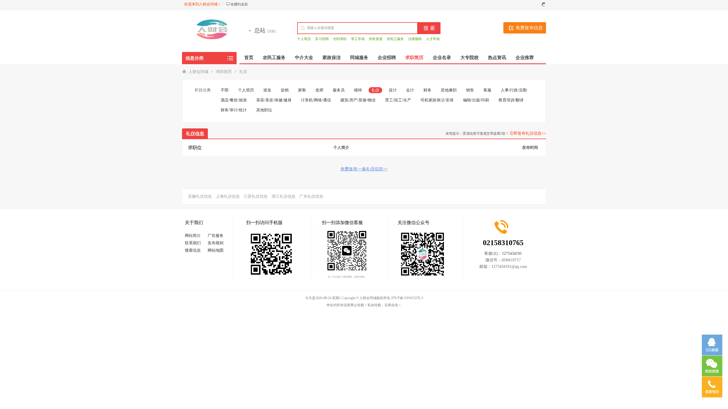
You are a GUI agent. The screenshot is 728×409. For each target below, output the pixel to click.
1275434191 (512, 253)
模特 (358, 90)
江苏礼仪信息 (256, 196)
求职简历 (224, 72)
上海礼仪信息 (228, 196)
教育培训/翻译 (511, 100)
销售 (470, 90)
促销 (285, 90)
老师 (319, 90)
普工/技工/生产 (398, 100)
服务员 (339, 90)
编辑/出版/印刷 (476, 100)
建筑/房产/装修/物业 (358, 100)
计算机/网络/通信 (316, 100)
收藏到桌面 (239, 4)
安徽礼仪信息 (200, 196)
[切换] (271, 31)
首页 (248, 57)
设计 (393, 90)
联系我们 (193, 243)
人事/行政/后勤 (514, 90)
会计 (410, 90)
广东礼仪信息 (311, 196)
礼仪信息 (195, 133)
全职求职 (340, 39)
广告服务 (216, 235)
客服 (487, 90)
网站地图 (216, 250)
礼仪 (243, 72)
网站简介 (193, 235)
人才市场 (433, 39)
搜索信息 (193, 250)
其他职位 (264, 110)
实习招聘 (322, 39)
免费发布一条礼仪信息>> (364, 169)
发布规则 (216, 243)
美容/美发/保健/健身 (273, 100)
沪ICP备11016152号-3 (407, 298)
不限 (225, 90)
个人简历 (304, 39)
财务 (427, 90)
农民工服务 (395, 39)
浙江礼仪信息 (283, 196)
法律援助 (415, 39)
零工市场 (358, 39)
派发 (267, 90)
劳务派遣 (375, 39)
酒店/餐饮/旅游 (234, 100)
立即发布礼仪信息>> (528, 133)
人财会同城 (198, 72)
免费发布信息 (529, 27)
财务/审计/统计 (234, 110)
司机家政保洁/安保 (437, 100)
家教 (302, 90)
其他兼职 (449, 90)
